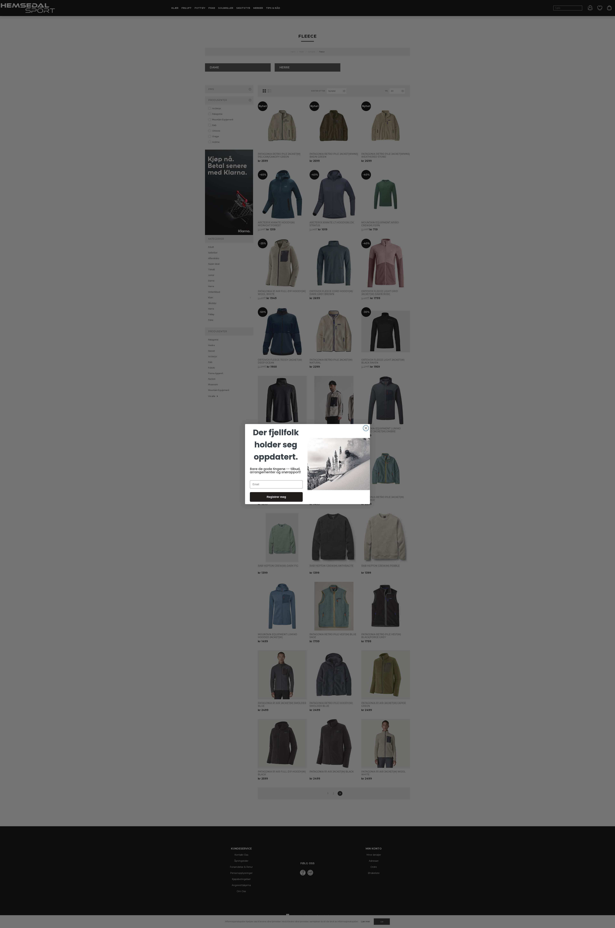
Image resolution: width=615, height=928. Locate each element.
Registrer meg (276, 497)
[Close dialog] (366, 428)
